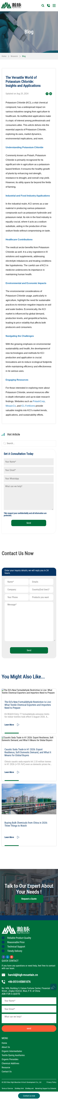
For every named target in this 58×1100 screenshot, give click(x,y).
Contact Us (7, 1071)
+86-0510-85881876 (19, 981)
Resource (14, 56)
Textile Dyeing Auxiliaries (13, 1055)
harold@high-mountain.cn (23, 975)
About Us (6, 1047)
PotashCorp (39, 401)
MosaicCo (11, 406)
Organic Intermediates (12, 1051)
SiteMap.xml (29, 1088)
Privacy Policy (51, 1082)
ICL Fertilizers (28, 406)
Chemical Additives (10, 1063)
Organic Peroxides (10, 1059)
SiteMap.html (19, 1088)
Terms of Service (7, 1088)
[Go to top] (53, 987)
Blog (24, 56)
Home (4, 56)
